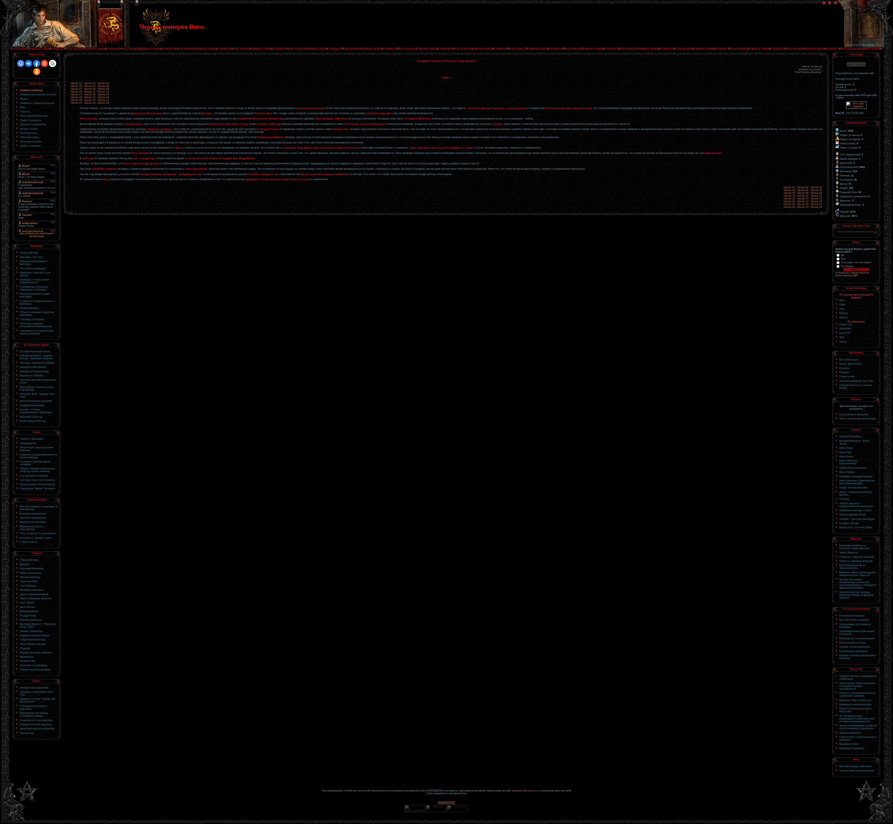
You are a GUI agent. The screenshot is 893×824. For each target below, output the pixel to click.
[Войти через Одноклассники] (36, 71)
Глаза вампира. (29, 581)
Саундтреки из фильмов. (854, 414)
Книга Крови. (846, 456)
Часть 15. (103, 94)
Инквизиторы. (28, 660)
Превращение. (28, 443)
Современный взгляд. (33, 639)
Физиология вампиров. (33, 522)
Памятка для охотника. (852, 642)
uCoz (464, 793)
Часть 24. (103, 102)
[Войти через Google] (52, 63)
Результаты (842, 272)
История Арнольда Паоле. (35, 351)
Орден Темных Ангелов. (853, 487)
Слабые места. (29, 542)
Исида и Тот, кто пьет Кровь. (856, 527)
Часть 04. (76, 86)
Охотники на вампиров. (34, 665)
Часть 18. (103, 97)
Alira (841, 300)
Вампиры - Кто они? (31, 257)
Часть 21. (103, 100)
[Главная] (824, 3)
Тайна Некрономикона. (852, 467)
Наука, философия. (851, 363)
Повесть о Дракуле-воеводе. (856, 561)
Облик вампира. (29, 308)
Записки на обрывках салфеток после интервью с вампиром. (858, 727)
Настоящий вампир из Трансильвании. (852, 566)
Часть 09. (103, 88)
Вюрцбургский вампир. (33, 367)
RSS (878, 44)
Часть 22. (76, 102)
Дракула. (25, 564)
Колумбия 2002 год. (31, 416)
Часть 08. (90, 88)
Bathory (843, 313)
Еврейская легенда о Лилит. (855, 510)
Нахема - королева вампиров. (857, 518)
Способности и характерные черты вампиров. (36, 332)
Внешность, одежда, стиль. (36, 537)
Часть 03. (103, 83)
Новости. (25, 111)
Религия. (844, 368)
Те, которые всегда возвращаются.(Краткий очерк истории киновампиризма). (857, 718)
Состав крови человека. (34, 475)
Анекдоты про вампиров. (34, 687)
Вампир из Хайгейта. (32, 375)
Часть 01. (76, 83)
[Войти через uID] (20, 63)
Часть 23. (90, 102)
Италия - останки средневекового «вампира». (36, 411)
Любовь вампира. (30, 577)
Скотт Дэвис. (27, 602)
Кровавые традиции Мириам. (856, 476)
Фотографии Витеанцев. (34, 115)
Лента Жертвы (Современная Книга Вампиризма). (856, 482)
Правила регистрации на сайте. (38, 94)
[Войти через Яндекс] (44, 63)
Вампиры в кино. (849, 743)
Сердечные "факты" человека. (38, 488)
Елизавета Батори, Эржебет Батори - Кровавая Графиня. (36, 357)
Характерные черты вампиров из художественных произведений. (857, 686)
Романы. (844, 372)
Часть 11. (90, 91)
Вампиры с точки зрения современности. (34, 281)
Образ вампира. (29, 252)
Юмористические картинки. (36, 652)
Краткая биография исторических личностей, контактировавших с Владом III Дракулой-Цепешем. (857, 583)
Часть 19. (76, 100)
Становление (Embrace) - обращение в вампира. (35, 288)
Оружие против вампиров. (35, 669)
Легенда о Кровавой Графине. (37, 362)
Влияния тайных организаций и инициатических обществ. (857, 574)
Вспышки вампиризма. (33, 513)
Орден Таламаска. (31, 120)
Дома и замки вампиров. (34, 594)
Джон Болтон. (28, 607)
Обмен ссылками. (30, 145)
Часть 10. (76, 91)
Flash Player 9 (871, 231)
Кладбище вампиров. (32, 405)
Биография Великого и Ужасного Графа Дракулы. (854, 547)
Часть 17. (90, 97)
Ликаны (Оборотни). (31, 631)
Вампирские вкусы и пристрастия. (32, 528)
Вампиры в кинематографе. (855, 704)
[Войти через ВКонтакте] (28, 63)
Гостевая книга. (29, 133)
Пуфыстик (845, 324)
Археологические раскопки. (36, 400)
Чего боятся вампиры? (33, 268)
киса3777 (844, 333)
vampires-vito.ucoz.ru (524, 790)
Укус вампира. (28, 585)
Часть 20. (90, 100)
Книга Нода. (846, 447)
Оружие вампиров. (31, 619)
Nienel (842, 341)
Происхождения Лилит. (852, 514)
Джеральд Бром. (29, 611)
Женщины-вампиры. (32, 589)
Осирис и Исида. (849, 523)
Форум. (24, 98)
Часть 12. (103, 91)
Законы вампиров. (850, 732)
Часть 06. (103, 86)
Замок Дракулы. (848, 552)
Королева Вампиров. (32, 568)
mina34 (843, 317)
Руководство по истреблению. (857, 638)
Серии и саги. (847, 376)
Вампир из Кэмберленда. (34, 371)
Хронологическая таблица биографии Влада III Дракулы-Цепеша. (857, 595)
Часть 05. (90, 86)
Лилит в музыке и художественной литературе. (856, 505)
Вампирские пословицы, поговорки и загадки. (34, 714)
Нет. (843, 258)
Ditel (841, 308)
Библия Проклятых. (850, 436)
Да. (843, 255)
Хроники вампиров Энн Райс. (856, 380)
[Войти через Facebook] (36, 63)
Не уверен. (847, 266)
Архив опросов (860, 272)
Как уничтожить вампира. (854, 619)
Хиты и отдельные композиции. (857, 418)
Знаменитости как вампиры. (36, 720)
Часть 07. (76, 88)
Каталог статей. (29, 128)
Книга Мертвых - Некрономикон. (849, 462)
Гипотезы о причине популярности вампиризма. (36, 325)
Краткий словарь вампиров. (855, 766)
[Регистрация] (830, 3)
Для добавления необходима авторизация (37, 234)
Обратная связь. (30, 137)
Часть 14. (90, 94)
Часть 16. (76, 97)
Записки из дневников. (33, 124)
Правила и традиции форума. (37, 103)
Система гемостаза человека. (37, 479)
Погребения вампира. (852, 615)
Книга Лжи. (845, 452)
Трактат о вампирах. (32, 438)
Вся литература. (849, 359)
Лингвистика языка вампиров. (857, 770)
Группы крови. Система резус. (38, 484)
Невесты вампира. (31, 572)
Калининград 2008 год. (33, 420)
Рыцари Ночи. (28, 615)
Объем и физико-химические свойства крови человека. (37, 470)
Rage (842, 304)
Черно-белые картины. (33, 644)
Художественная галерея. (35, 635)
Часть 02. (90, 83)
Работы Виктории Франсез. (36, 598)
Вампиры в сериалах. (852, 748)
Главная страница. (31, 90)
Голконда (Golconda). (32, 319)
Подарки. (25, 648)
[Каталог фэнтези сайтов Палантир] (457, 811)
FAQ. (23, 107)
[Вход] (835, 3)
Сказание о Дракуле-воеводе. (856, 556)
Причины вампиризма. (33, 517)
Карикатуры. (27, 656)
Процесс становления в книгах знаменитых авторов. (857, 694)
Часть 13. (76, 94)
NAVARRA (845, 328)
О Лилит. (844, 499)
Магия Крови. (847, 472)
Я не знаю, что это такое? (856, 262)
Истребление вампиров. (853, 651)
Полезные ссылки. (31, 141)
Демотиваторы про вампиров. (37, 728)
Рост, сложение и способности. (38, 533)
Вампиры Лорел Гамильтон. (855, 700)
